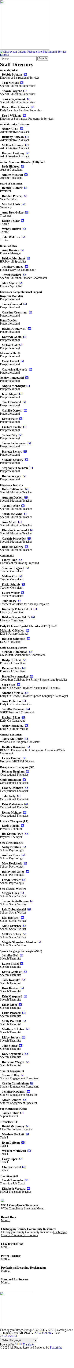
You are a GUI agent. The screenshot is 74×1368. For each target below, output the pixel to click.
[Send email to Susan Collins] (22, 1075)
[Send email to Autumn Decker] (26, 497)
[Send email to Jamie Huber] (21, 1113)
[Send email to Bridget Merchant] (28, 258)
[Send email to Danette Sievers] (25, 451)
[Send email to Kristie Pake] (20, 418)
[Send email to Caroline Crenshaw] (30, 312)
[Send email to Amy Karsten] (22, 250)
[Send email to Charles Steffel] (23, 1167)
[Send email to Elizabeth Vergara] (28, 1188)
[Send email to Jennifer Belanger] (28, 709)
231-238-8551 (8, 1336)
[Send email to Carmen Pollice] (24, 427)
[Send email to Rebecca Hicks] (23, 668)
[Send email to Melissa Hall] (20, 345)
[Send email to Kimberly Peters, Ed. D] (35, 609)
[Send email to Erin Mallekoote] (26, 804)
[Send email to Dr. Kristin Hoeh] (26, 833)
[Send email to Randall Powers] (25, 196)
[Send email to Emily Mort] (20, 1004)
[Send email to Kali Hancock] (22, 917)
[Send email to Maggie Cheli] (22, 893)
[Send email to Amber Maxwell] (26, 174)
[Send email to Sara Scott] (18, 684)
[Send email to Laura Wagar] (22, 592)
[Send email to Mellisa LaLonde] (26, 145)
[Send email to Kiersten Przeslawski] (31, 530)
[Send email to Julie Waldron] (23, 237)
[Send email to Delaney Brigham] (27, 771)
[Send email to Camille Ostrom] (25, 410)
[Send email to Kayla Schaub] (23, 584)
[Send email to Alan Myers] (20, 283)
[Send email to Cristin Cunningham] (31, 1083)
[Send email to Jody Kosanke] (23, 980)
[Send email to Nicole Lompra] (24, 1099)
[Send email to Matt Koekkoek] (25, 863)
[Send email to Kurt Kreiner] (22, 988)
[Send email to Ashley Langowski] (26, 377)
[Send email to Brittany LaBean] (26, 137)
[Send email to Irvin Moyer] (20, 394)
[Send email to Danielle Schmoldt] (28, 638)
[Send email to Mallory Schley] (24, 934)
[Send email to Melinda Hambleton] (30, 651)
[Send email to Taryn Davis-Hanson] (31, 901)
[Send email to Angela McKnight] (28, 386)
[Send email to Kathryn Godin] (24, 336)
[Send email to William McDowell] (29, 1150)
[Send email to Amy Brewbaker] (26, 212)
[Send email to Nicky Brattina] (24, 847)
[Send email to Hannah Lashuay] (27, 153)
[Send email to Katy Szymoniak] (26, 1053)
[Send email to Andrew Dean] (23, 855)
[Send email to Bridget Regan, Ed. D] (33, 617)
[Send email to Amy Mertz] (19, 522)
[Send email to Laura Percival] (24, 758)
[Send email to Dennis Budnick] (25, 187)
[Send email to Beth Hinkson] (22, 166)
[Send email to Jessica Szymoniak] (28, 99)
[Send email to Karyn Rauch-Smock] (32, 107)
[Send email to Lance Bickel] (21, 963)
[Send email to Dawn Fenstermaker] (31, 676)
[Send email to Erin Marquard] (25, 996)
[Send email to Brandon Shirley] (26, 546)
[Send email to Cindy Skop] (20, 560)
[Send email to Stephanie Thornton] (31, 468)
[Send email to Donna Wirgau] (24, 476)
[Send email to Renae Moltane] (24, 812)
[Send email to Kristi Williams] (24, 115)
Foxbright (56, 1347)
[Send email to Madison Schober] (27, 1029)
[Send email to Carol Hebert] (22, 361)
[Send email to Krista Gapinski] (25, 971)
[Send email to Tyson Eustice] (22, 505)
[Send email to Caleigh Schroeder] (29, 538)
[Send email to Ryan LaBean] (22, 1142)
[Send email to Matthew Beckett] (27, 1134)
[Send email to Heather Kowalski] (28, 747)
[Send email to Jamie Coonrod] (25, 304)
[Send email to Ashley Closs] (21, 128)
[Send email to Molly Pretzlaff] (24, 1021)
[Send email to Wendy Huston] (24, 228)
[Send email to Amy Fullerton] (24, 701)
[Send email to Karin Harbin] (22, 825)
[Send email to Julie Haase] (19, 601)
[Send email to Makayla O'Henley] (27, 630)
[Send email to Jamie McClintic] (26, 738)
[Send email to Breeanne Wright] (27, 1062)
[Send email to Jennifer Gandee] (26, 266)
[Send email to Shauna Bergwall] (27, 568)
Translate (28, 1344)
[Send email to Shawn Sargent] (24, 91)
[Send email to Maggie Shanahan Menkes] (39, 942)
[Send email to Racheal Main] (23, 717)
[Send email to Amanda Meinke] (26, 692)
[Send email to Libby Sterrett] (23, 1037)
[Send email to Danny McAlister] (27, 871)
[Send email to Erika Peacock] (23, 1012)
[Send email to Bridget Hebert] (24, 660)
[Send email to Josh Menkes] (21, 82)
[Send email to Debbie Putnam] (25, 74)
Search (43, 58)
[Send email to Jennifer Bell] (21, 955)
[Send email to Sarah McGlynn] (25, 514)
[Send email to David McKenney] (27, 1126)
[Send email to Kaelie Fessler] (22, 220)
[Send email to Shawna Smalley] (26, 459)
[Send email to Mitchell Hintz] (23, 204)
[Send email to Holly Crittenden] (26, 489)
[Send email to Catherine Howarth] (30, 369)
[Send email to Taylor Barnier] (24, 274)
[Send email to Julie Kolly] (18, 796)
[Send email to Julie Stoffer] (20, 1045)
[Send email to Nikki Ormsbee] (24, 925)
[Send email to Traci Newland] (24, 402)
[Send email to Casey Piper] (20, 1159)
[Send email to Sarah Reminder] (26, 1180)
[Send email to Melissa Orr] (20, 576)
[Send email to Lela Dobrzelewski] (29, 909)
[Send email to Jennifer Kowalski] (28, 1091)
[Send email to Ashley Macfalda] (26, 725)
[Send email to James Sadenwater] (29, 443)
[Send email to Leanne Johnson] (26, 788)
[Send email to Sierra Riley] (20, 435)
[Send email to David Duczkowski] (29, 328)
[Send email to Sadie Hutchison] (24, 779)
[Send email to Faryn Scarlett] (23, 879)
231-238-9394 (42, 1333)
